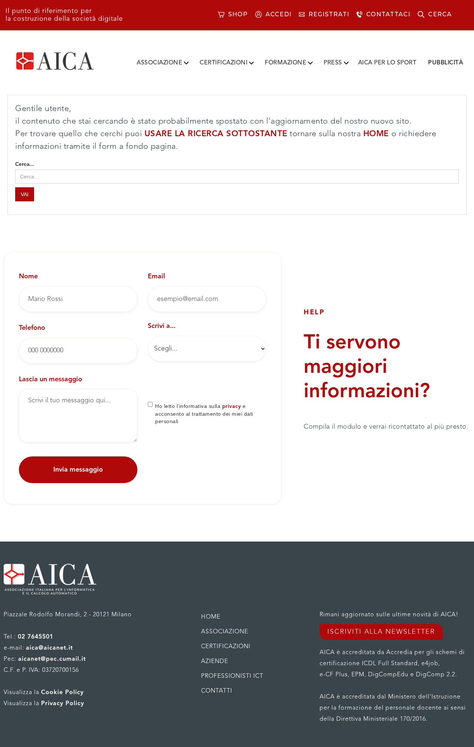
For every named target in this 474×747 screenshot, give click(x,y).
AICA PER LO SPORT (387, 63)
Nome (28, 276)
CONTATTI (216, 691)
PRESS (333, 63)
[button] (162, 61)
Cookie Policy (62, 693)
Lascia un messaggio (50, 379)
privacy (231, 406)
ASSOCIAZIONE (159, 63)
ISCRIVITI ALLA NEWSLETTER (381, 632)
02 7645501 (35, 637)
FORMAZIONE (285, 63)
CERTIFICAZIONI (223, 63)
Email (156, 276)
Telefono (32, 328)
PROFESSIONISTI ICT (232, 676)
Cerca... (24, 164)
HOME (377, 134)
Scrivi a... (162, 326)
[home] (67, 61)
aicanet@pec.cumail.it (52, 659)
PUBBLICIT (445, 63)
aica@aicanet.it (49, 648)
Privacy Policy (62, 704)
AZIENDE (214, 661)
